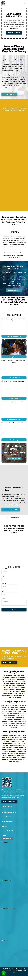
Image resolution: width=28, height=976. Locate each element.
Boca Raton (18, 62)
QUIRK (14, 972)
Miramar (6, 687)
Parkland (10, 689)
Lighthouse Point (14, 685)
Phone (3, 583)
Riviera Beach (20, 755)
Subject (3, 591)
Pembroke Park (18, 689)
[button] (25, 3)
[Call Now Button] (3, 973)
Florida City (14, 709)
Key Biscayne (13, 713)
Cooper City (16, 675)
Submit (14, 609)
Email (3, 576)
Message (4, 598)
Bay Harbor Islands (20, 705)
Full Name (4, 568)
